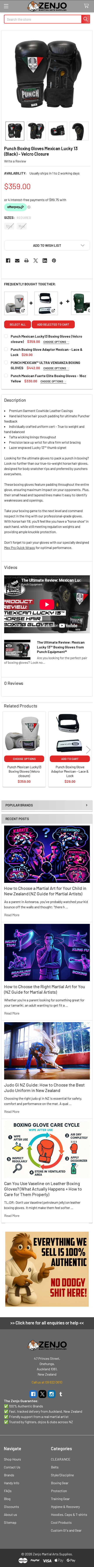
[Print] (26, 260)
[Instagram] (52, 1394)
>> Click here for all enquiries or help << (47, 1322)
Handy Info (11, 1483)
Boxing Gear (59, 1483)
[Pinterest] (54, 260)
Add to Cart (70, 759)
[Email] (17, 260)
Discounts (11, 1506)
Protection (59, 1491)
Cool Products (61, 1522)
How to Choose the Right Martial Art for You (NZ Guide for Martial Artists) (44, 989)
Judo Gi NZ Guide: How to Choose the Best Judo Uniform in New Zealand (44, 1087)
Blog (7, 1499)
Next (88, 749)
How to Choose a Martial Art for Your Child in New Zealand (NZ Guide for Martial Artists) (45, 890)
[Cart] (87, 6)
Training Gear (60, 1499)
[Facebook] (8, 260)
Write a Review (15, 161)
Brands (9, 1475)
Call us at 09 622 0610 (47, 1382)
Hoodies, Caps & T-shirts (69, 1514)
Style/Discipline (62, 1475)
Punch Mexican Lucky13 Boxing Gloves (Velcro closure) (24, 771)
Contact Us (12, 1467)
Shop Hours (12, 1459)
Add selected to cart (53, 324)
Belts (55, 1467)
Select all (18, 324)
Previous (5, 749)
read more (11, 915)
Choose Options (55, 342)
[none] (47, 76)
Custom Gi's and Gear (66, 1530)
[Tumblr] (61, 1394)
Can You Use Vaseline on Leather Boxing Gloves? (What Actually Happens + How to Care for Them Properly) (43, 1189)
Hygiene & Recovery (65, 1506)
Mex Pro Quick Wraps (19, 547)
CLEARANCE (60, 1459)
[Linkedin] (45, 260)
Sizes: (17, 217)
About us (10, 1514)
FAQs (8, 1491)
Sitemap (10, 1522)
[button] (47, 245)
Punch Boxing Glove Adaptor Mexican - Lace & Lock (70, 771)
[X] (36, 260)
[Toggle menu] (6, 6)
